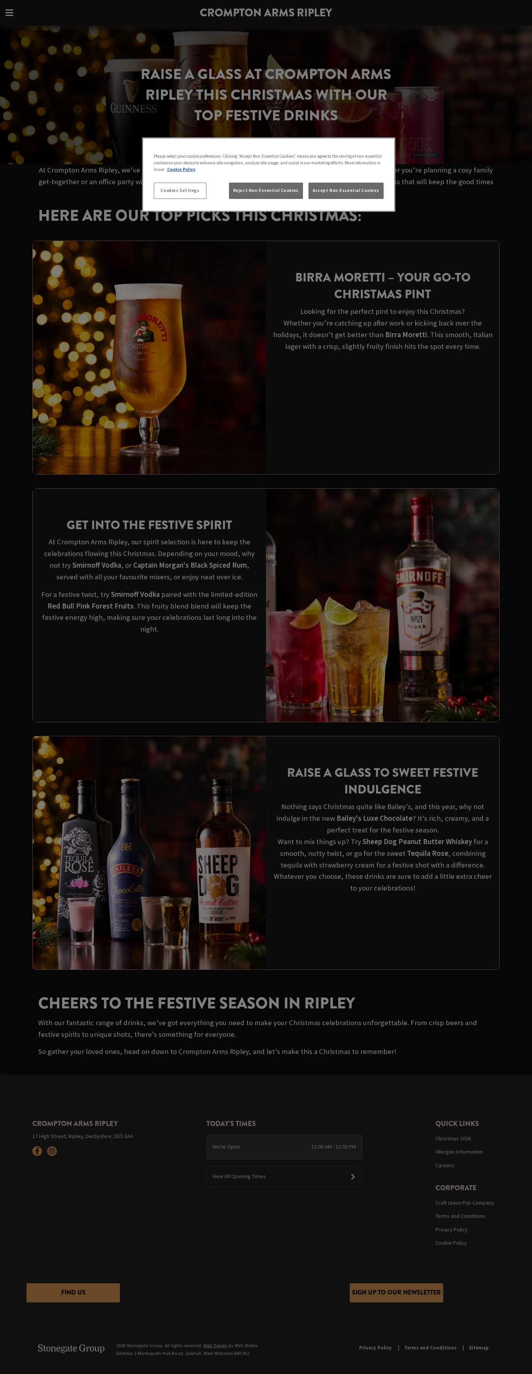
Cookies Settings (179, 190)
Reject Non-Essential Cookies (266, 190)
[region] (268, 174)
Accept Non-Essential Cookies (346, 190)
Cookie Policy (181, 169)
